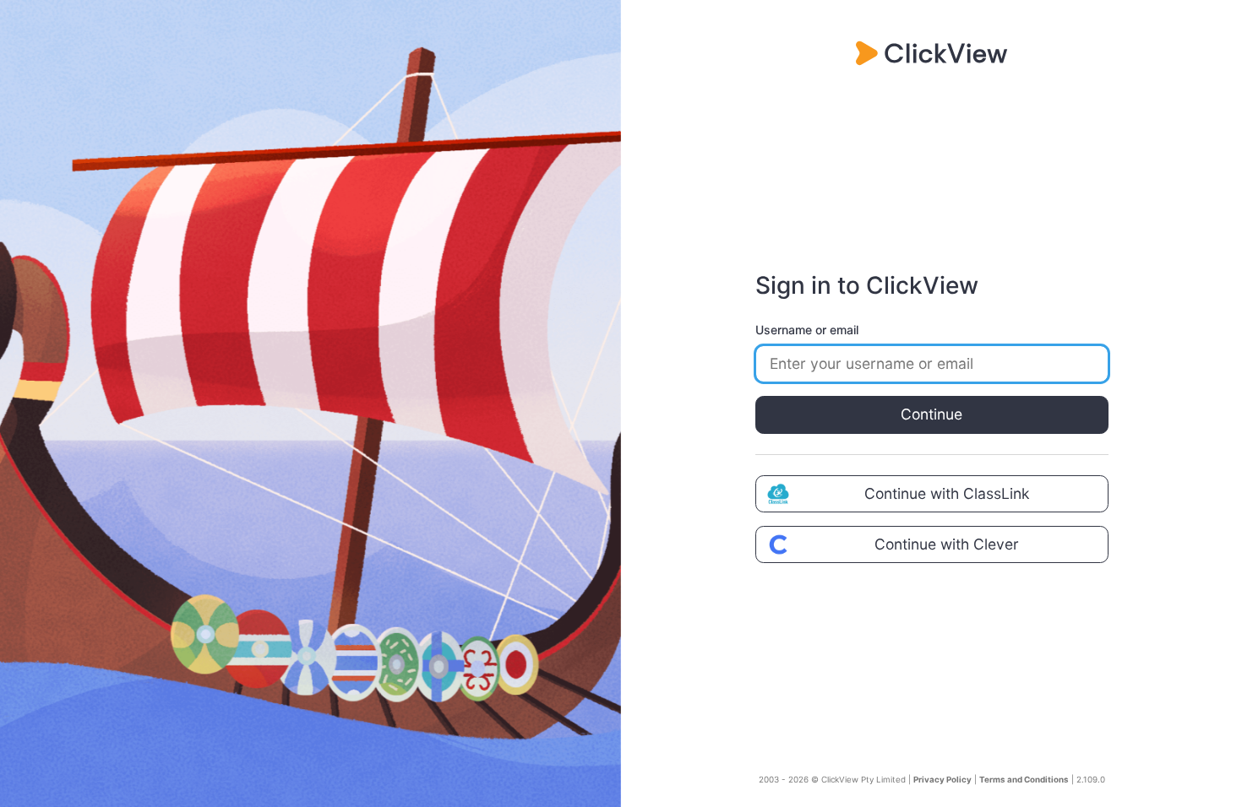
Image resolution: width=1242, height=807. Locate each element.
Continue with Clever (946, 544)
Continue (931, 414)
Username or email (806, 329)
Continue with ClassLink (947, 493)
